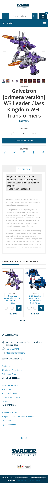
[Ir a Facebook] (22, 438)
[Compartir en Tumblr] (33, 152)
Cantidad (24, 128)
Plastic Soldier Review (11, 397)
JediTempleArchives (10, 385)
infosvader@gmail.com (15, 353)
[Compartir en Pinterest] (24, 152)
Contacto (6, 366)
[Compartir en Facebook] (4, 152)
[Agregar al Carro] (19, 308)
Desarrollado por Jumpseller (28, 480)
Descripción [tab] (24, 169)
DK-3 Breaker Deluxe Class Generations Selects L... (35, 299)
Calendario (6, 420)
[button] (20, 320)
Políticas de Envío (9, 374)
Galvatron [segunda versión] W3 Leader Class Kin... (12, 299)
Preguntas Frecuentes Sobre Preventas (18, 416)
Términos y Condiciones (12, 370)
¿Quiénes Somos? (9, 412)
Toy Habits (6, 389)
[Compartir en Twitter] (14, 152)
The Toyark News (9, 393)
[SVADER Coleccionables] (23, 5)
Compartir (24, 149)
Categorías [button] (7, 23)
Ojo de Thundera (9, 424)
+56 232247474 (12, 349)
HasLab (5, 401)
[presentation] (4, 53)
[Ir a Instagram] (26, 438)
